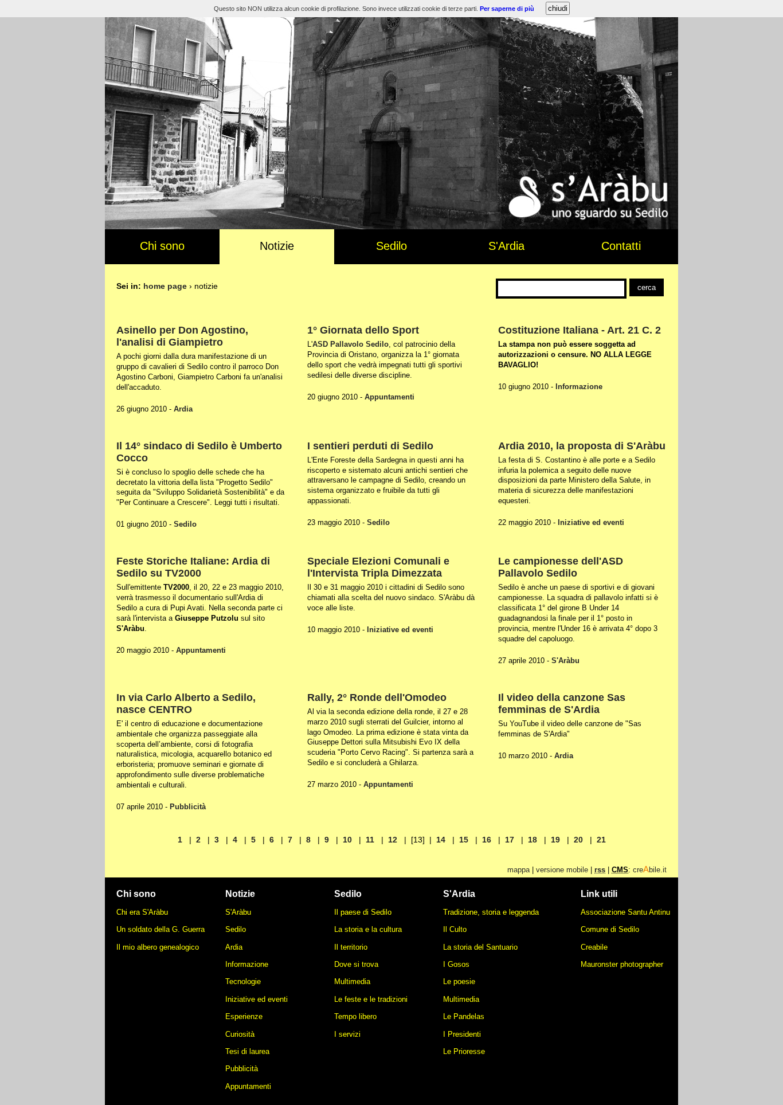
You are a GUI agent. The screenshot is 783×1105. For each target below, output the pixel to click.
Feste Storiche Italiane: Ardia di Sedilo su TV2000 (193, 567)
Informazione (578, 386)
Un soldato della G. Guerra (160, 929)
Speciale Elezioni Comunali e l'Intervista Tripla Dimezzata (378, 567)
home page (165, 286)
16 (486, 839)
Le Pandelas (463, 1016)
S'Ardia (506, 246)
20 (578, 839)
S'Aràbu (565, 660)
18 (532, 839)
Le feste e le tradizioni (371, 999)
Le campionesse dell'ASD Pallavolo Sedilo (560, 567)
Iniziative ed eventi (591, 522)
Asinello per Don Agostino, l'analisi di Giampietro (182, 336)
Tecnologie (243, 981)
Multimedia (352, 981)
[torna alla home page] (391, 226)
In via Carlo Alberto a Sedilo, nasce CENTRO (186, 703)
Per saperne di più (507, 8)
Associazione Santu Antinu (625, 912)
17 (509, 839)
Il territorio (350, 947)
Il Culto (455, 929)
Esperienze (244, 1016)
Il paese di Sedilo (362, 912)
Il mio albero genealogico (157, 947)
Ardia (183, 409)
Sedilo (391, 246)
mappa (518, 869)
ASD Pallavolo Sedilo (350, 344)
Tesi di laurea (247, 1051)
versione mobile (562, 869)
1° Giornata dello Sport (363, 330)
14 (440, 839)
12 (392, 839)
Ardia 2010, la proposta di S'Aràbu (581, 446)
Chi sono (162, 246)
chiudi (557, 8)
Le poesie (459, 981)
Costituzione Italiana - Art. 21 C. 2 (579, 330)
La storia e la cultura (368, 929)
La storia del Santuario (480, 947)
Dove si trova (356, 964)
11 (370, 839)
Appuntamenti (389, 397)
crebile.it (650, 869)
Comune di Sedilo (610, 929)
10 (347, 839)
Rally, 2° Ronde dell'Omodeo (377, 697)
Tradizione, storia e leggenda (491, 912)
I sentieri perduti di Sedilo (370, 446)
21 (601, 839)
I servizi (347, 1034)
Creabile (594, 947)
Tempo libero (355, 1016)
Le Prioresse (464, 1051)
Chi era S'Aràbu (142, 912)
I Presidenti (462, 1034)
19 (555, 839)
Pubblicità (188, 806)
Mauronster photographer (622, 964)
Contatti (621, 246)
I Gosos (456, 964)
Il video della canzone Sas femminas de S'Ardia (561, 703)
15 (463, 839)
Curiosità (240, 1034)
